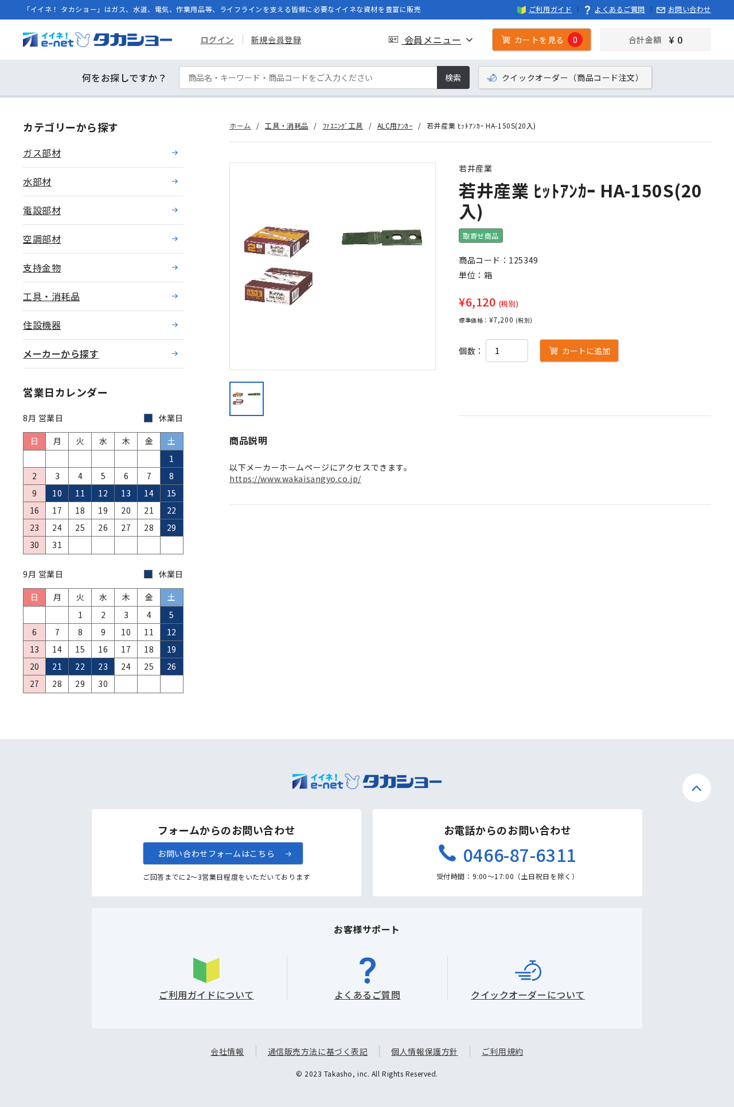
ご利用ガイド (550, 9)
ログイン (217, 39)
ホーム (240, 125)
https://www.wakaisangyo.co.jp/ (295, 478)
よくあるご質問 (620, 9)
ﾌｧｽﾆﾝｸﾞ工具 (343, 125)
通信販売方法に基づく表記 (318, 1051)
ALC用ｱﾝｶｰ (394, 125)
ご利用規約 (503, 1051)
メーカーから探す (61, 353)
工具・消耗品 (286, 125)
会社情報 (227, 1051)
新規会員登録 (276, 39)
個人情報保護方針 (424, 1051)
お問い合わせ (689, 9)
